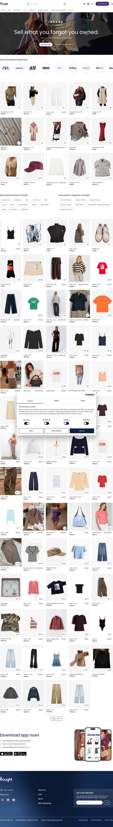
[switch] (46, 423)
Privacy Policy (109, 820)
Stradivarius (17, 200)
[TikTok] (13, 800)
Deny (31, 431)
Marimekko (24, 209)
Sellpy (39, 674)
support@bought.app (54, 820)
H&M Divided (44, 205)
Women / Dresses (66, 205)
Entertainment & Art (43, 10)
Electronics (32, 10)
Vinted (85, 320)
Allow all (82, 431)
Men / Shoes (80, 205)
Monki (12, 205)
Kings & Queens (83, 284)
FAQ (40, 794)
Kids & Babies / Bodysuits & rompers (99, 205)
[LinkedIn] (8, 800)
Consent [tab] (30, 401)
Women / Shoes (80, 200)
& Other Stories (23, 205)
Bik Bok (4, 209)
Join (107, 802)
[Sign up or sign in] (92, 4)
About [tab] (83, 400)
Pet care (71, 10)
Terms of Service (96, 820)
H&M (63, 284)
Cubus (4, 205)
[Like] (19, 107)
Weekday (61, 355)
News (40, 799)
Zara (63, 112)
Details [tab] (56, 400)
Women (3, 10)
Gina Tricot (61, 320)
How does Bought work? (63, 44)
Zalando (61, 182)
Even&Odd (13, 209)
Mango (34, 205)
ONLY (27, 200)
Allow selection (56, 431)
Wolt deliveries (44, 803)
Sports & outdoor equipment (58, 10)
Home (24, 10)
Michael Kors (6, 200)
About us (42, 790)
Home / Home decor (66, 209)
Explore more (56, 719)
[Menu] (88, 4)
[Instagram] (2, 800)
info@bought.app (32, 820)
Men (9, 10)
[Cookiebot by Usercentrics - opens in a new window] (86, 395)
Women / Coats (95, 200)
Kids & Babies (16, 10)
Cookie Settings (83, 820)
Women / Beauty (65, 200)
